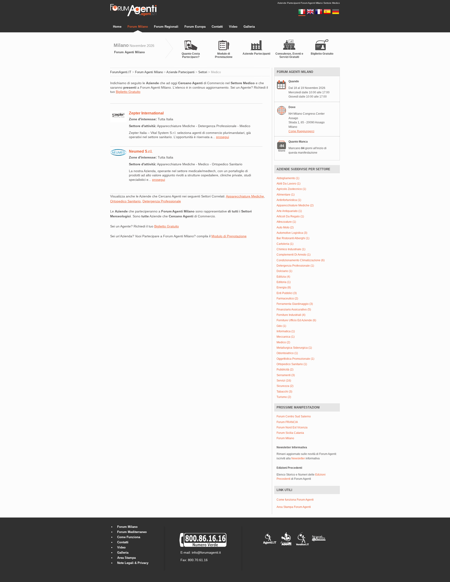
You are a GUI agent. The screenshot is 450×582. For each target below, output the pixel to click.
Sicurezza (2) (285, 386)
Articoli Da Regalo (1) (290, 216)
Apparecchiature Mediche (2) (295, 205)
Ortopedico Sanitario (125, 201)
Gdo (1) (281, 326)
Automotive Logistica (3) (292, 232)
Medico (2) (283, 342)
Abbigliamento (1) (288, 178)
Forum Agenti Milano (129, 52)
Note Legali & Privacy (132, 563)
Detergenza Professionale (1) (295, 265)
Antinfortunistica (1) (289, 200)
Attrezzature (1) (286, 221)
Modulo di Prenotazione (223, 55)
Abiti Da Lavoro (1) (288, 183)
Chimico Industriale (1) (291, 249)
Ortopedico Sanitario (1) (292, 364)
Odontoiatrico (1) (287, 353)
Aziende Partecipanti (256, 53)
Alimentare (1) (286, 194)
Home (117, 26)
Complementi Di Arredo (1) (294, 254)
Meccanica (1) (286, 336)
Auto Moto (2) (285, 227)
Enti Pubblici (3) (287, 293)
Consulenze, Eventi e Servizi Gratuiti (289, 55)
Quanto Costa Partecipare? (191, 55)
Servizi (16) (284, 380)
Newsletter (298, 458)
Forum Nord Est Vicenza (292, 427)
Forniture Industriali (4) (291, 315)
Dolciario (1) (284, 271)
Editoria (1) (284, 282)
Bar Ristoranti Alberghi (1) (293, 238)
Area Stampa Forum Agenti (294, 507)
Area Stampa (126, 557)
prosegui (222, 137)
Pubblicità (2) (285, 369)
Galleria (249, 26)
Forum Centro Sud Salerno (294, 416)
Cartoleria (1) (285, 244)
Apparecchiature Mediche (245, 196)
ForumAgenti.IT (120, 72)
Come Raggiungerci (301, 131)
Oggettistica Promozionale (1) (295, 358)
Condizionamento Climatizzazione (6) (301, 260)
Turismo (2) (284, 397)
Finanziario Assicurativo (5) (294, 309)
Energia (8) (284, 287)
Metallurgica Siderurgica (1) (294, 347)
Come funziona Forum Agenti (295, 499)
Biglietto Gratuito (322, 53)
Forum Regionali (166, 26)
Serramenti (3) (286, 375)
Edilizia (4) (283, 276)
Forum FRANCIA (287, 422)
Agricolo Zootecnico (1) (291, 189)
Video (233, 26)
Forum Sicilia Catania (290, 433)
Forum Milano (138, 26)
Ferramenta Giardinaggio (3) (295, 304)
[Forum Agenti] (133, 15)
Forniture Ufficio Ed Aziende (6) (296, 320)
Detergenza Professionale (161, 201)
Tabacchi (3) (284, 391)
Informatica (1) (286, 331)
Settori (202, 72)
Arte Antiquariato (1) (289, 211)
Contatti (217, 26)
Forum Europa (195, 26)
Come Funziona (128, 537)
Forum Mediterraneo (132, 532)
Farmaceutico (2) (287, 298)
